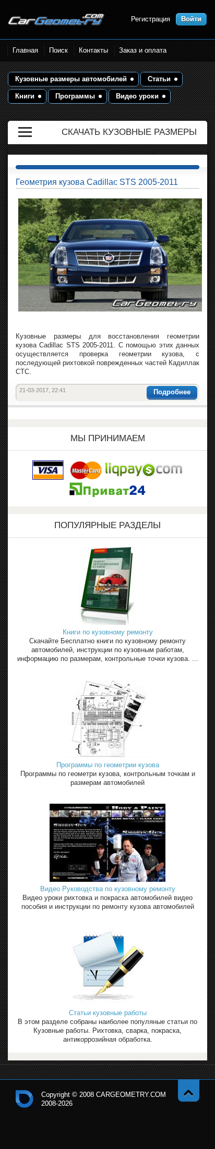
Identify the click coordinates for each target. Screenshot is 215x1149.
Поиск (58, 50)
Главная (25, 50)
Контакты (93, 50)
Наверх (188, 1090)
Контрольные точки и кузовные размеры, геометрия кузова (24, 1099)
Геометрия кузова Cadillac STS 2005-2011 (97, 182)
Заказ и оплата (142, 50)
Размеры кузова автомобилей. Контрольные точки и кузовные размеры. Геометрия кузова (56, 19)
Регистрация (150, 19)
